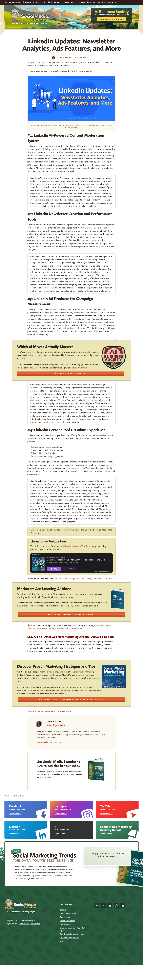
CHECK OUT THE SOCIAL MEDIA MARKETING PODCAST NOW (71, 699)
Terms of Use (24, 924)
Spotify (89, 578)
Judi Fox (34, 529)
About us (63, 910)
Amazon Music (100, 578)
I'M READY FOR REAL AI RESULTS (70, 374)
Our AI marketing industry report (72, 934)
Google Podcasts (76, 578)
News (35, 711)
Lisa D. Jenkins (55, 725)
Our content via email (68, 913)
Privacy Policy (35, 924)
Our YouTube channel (67, 921)
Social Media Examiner (29, 15)
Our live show (65, 924)
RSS (110, 578)
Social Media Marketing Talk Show (75, 546)
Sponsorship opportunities (69, 938)
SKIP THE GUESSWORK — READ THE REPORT (71, 614)
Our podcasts (65, 917)
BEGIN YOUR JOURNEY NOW (111, 19)
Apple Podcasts (60, 578)
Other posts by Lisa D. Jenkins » (49, 742)
